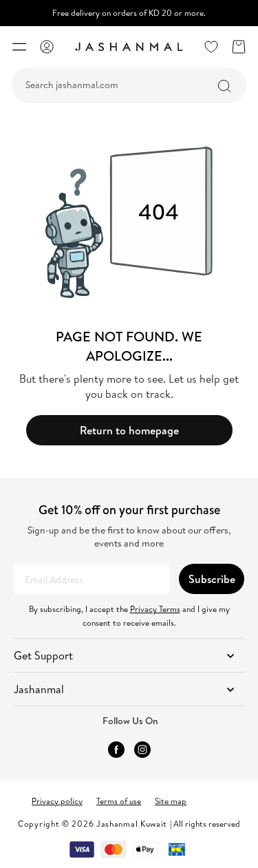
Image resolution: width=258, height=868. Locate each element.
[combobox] (129, 85)
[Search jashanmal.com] (224, 86)
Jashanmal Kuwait (131, 823)
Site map (170, 801)
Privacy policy (57, 801)
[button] (19, 47)
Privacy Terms (155, 609)
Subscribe (212, 578)
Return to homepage (129, 430)
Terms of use (118, 801)
